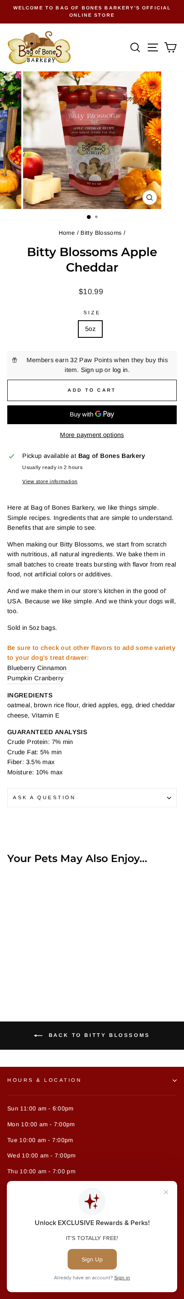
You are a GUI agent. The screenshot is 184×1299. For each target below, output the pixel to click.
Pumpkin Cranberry (35, 678)
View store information (49, 481)
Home (67, 233)
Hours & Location (44, 1080)
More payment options (92, 434)
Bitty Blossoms (101, 233)
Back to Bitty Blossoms (98, 1035)
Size (92, 312)
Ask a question (44, 797)
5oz (90, 328)
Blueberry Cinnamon (37, 667)
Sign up (92, 369)
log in (120, 369)
